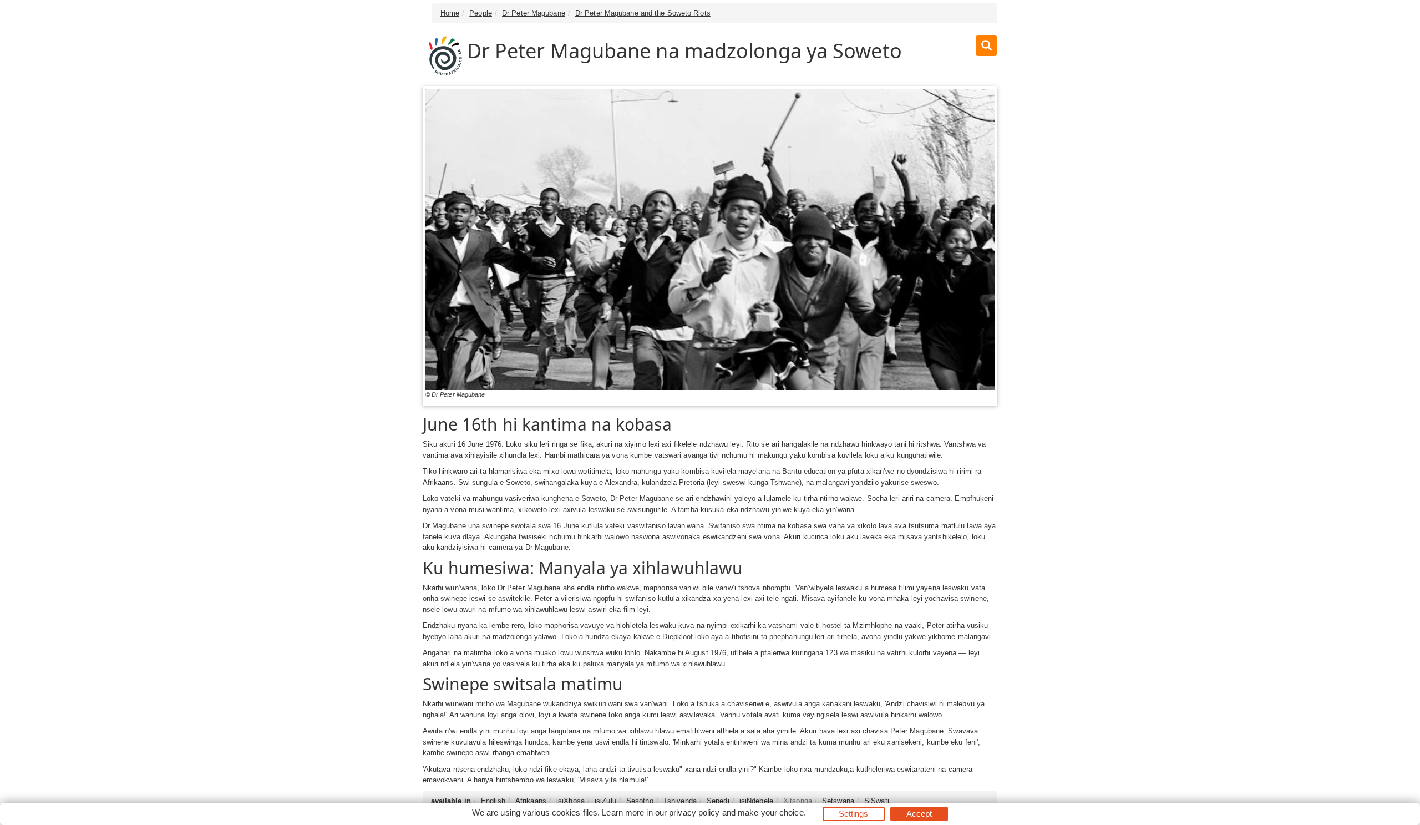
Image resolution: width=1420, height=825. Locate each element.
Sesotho (639, 801)
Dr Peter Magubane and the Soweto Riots (643, 13)
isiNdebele (756, 801)
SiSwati (876, 801)
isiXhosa (570, 801)
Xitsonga (797, 801)
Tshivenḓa (680, 801)
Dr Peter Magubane (533, 13)
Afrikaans (530, 801)
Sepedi (718, 801)
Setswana (838, 801)
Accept (919, 813)
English (493, 801)
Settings (854, 813)
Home (449, 13)
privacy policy (694, 812)
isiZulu (605, 801)
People (480, 13)
